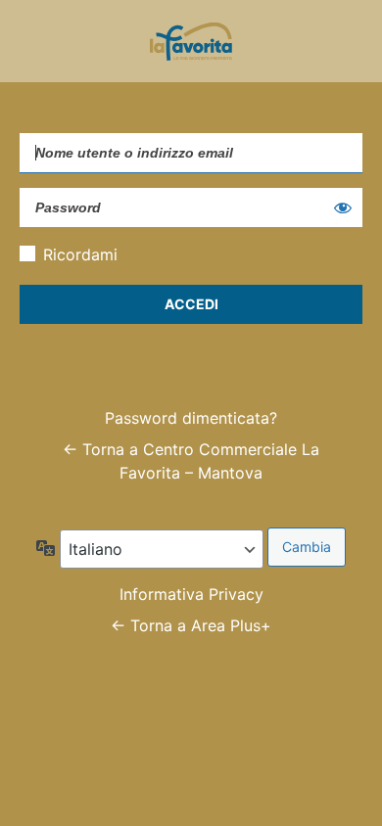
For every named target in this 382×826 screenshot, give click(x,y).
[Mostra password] (342, 207)
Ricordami (80, 254)
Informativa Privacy (191, 594)
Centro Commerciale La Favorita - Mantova (191, 41)
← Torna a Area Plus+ (191, 625)
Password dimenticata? (191, 418)
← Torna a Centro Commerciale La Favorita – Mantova (191, 460)
